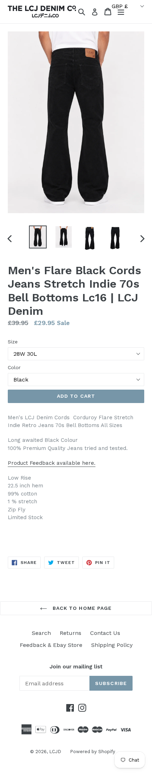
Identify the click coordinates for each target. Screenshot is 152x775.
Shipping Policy (112, 645)
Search (41, 633)
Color (14, 367)
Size (13, 341)
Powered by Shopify (92, 751)
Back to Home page (81, 608)
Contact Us (105, 633)
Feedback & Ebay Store (51, 645)
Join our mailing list (76, 666)
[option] (38, 237)
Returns (70, 633)
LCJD (55, 751)
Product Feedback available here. (51, 463)
